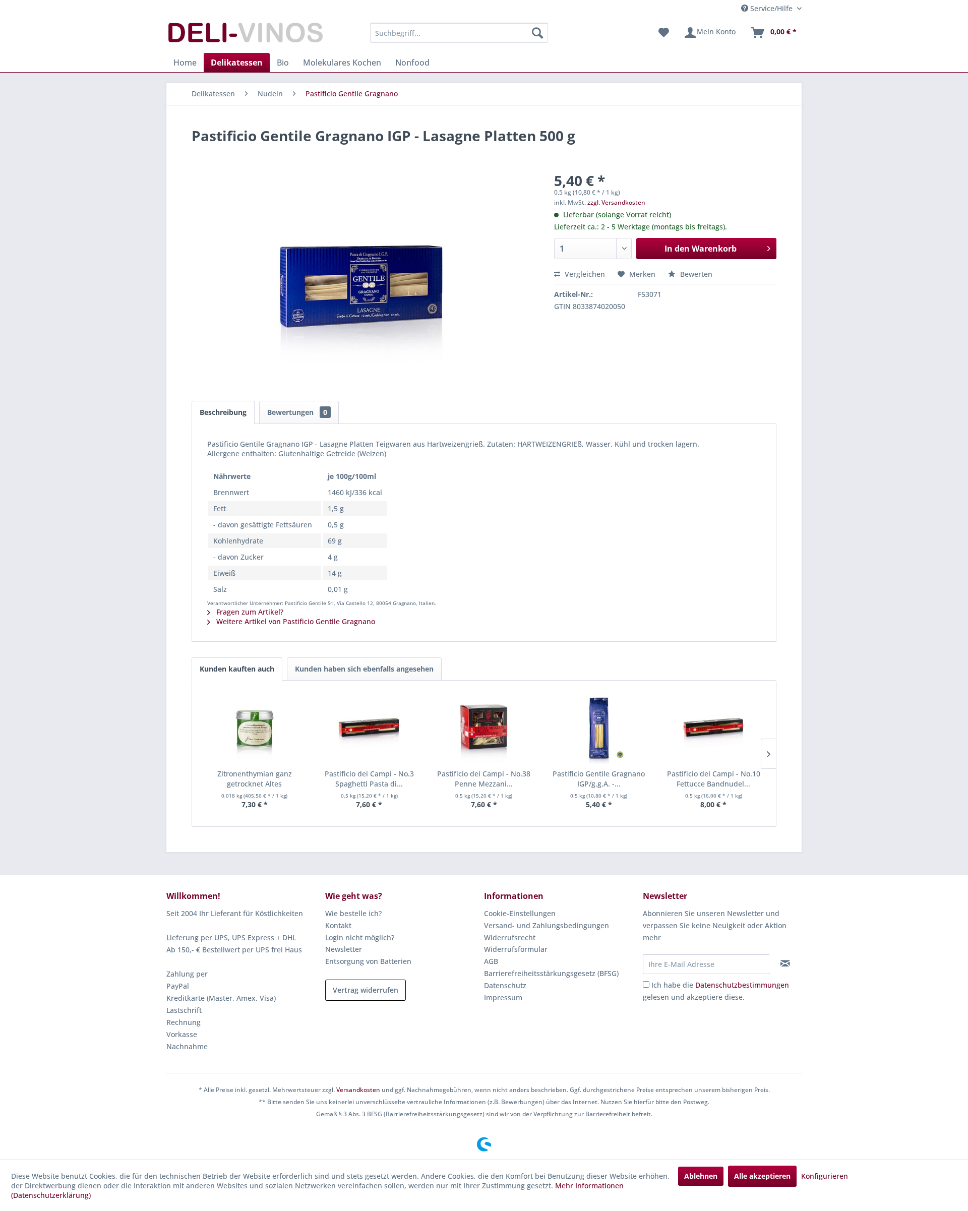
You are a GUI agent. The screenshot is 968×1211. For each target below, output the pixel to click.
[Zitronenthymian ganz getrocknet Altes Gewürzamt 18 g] (255, 728)
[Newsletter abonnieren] (785, 963)
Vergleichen (584, 274)
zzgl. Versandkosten (616, 202)
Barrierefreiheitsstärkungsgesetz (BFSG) (551, 973)
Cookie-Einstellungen (520, 913)
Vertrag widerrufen (365, 990)
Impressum (503, 997)
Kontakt (338, 925)
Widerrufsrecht (509, 937)
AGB (491, 961)
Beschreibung (223, 412)
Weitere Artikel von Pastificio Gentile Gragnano (294, 621)
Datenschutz (505, 985)
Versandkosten (358, 1089)
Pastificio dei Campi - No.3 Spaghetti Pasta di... (369, 779)
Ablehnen (700, 1176)
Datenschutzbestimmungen (742, 985)
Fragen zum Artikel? (248, 612)
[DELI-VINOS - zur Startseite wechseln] (244, 35)
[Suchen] (537, 33)
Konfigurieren (824, 1176)
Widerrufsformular (516, 949)
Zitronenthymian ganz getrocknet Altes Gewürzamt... (254, 779)
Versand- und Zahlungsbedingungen (546, 925)
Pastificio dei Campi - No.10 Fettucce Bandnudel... (713, 779)
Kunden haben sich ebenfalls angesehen (364, 669)
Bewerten (695, 274)
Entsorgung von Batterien (368, 961)
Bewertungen (297, 412)
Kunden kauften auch (237, 669)
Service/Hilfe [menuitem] (771, 8)
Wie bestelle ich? (353, 913)
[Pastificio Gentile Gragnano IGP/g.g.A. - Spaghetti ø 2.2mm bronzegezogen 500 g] (599, 728)
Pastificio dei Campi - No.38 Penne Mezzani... (483, 779)
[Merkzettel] (663, 33)
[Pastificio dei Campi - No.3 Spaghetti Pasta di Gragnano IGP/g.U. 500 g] (369, 728)
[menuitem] (459, 33)
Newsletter (343, 949)
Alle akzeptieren (762, 1176)
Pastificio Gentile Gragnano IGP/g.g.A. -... (599, 779)
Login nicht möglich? (359, 937)
